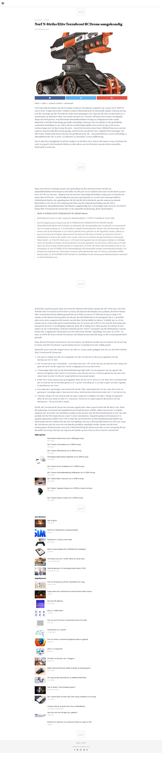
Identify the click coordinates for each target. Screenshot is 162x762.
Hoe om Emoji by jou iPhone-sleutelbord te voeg (66, 582)
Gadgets (46, 20)
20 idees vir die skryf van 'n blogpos (60, 658)
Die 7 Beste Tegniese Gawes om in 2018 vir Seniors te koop (69, 488)
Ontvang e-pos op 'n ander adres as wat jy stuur (66, 559)
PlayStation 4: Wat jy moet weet (59, 539)
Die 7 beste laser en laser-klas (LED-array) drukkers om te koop (71, 697)
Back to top (81, 743)
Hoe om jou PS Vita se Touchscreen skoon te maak (67, 620)
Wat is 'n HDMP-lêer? (55, 611)
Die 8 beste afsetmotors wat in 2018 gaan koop (65, 438)
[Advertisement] (81, 265)
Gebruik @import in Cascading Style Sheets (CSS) (66, 568)
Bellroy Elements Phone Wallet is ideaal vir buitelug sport (68, 668)
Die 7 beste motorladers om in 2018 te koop (64, 444)
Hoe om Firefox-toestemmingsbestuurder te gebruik (67, 639)
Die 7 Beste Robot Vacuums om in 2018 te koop (65, 479)
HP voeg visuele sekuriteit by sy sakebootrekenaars (66, 677)
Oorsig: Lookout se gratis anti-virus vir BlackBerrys (66, 706)
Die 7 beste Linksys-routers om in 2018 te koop (65, 498)
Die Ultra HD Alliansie (55, 601)
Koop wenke (38, 20)
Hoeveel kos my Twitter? (56, 630)
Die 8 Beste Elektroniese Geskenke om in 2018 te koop (67, 457)
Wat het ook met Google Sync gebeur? (62, 712)
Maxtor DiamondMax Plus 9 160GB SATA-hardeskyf (66, 549)
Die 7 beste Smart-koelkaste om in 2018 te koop (65, 466)
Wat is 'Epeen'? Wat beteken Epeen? (61, 687)
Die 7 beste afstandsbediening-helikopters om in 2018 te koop (71, 472)
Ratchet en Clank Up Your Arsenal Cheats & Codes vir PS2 (69, 722)
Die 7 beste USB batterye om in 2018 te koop (64, 451)
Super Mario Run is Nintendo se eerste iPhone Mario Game (69, 591)
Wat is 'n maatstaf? (55, 649)
